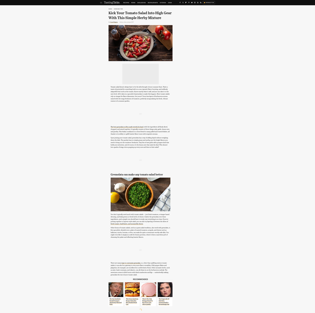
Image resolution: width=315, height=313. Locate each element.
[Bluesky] (192, 2)
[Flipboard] (186, 2)
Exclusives (141, 3)
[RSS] (201, 2)
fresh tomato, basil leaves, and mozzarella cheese (127, 224)
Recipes (126, 3)
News (133, 3)
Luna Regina (114, 22)
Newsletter (210, 2)
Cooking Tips (118, 8)
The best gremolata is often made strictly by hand (127, 127)
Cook (170, 3)
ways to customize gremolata (130, 263)
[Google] (198, 2)
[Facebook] (180, 2)
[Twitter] (183, 2)
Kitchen (163, 3)
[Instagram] (195, 2)
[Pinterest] (189, 2)
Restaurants (153, 3)
